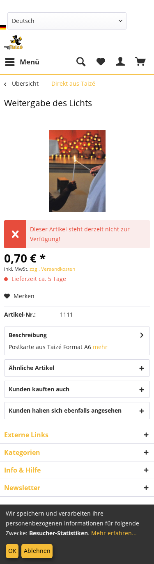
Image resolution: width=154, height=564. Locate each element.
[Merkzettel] (100, 62)
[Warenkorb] (141, 62)
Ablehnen (37, 551)
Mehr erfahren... (114, 533)
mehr (100, 347)
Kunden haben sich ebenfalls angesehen (65, 410)
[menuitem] (22, 62)
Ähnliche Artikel (31, 368)
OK (12, 551)
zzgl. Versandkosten (52, 268)
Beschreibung (28, 335)
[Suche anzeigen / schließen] (80, 62)
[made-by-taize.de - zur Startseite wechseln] (13, 42)
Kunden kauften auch (39, 389)
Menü (29, 61)
